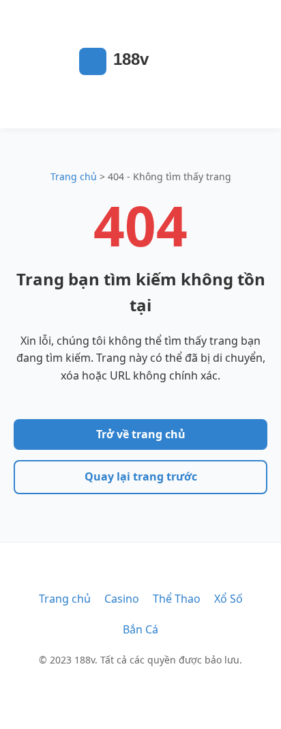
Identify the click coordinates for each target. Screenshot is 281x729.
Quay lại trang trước (141, 476)
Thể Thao (177, 598)
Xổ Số (228, 598)
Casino (121, 598)
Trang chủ (73, 176)
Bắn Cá (140, 629)
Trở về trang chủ (141, 434)
